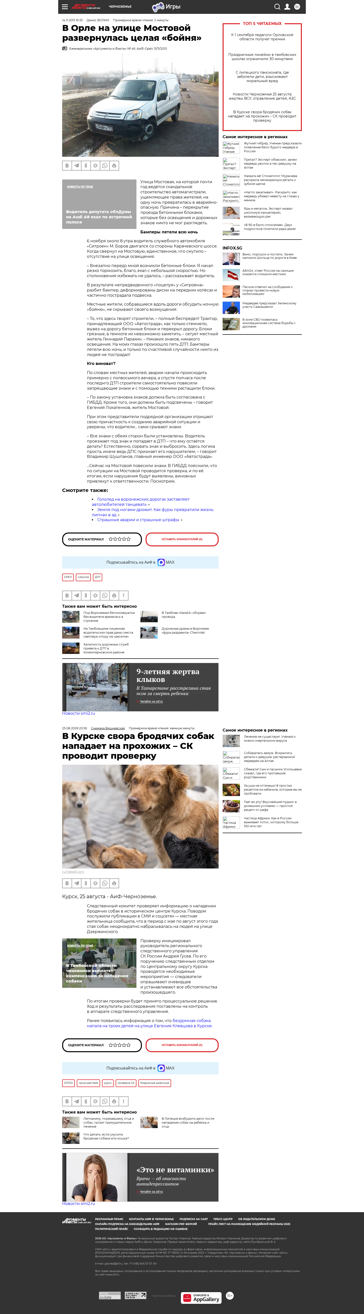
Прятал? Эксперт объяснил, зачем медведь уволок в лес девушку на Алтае (270, 163)
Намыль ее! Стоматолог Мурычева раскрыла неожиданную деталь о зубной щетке (270, 180)
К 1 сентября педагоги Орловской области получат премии (262, 37)
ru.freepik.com (73, 871)
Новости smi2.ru (78, 713)
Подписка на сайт (194, 1219)
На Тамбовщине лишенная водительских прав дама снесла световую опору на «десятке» (108, 632)
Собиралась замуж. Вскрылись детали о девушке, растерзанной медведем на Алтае (269, 757)
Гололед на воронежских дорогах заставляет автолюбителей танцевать (141, 502)
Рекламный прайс (109, 1219)
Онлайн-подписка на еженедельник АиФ (127, 1224)
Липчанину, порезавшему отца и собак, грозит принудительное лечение (108, 1122)
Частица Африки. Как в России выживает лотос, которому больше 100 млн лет (271, 822)
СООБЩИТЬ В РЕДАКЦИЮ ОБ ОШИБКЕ (161, 1229)
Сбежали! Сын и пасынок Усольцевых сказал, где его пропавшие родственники (273, 773)
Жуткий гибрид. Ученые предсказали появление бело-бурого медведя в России (273, 147)
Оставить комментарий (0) (182, 539)
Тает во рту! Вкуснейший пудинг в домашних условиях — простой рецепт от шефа (270, 806)
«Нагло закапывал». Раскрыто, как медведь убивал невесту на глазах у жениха (271, 196)
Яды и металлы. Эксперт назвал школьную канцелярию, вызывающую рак (268, 212)
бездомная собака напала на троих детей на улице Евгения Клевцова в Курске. (149, 1023)
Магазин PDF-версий (181, 1224)
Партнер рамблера (163, 1295)
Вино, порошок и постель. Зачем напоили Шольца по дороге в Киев (269, 256)
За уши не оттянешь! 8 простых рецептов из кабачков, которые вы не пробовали (273, 789)
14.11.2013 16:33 (72, 20)
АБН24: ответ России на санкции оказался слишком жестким (268, 272)
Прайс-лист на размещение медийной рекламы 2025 (249, 1224)
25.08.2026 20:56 (74, 728)
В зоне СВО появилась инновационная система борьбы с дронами (269, 323)
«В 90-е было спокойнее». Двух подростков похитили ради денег (270, 227)
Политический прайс (111, 1229)
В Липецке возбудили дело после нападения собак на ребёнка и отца (188, 1122)
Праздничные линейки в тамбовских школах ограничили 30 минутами (262, 57)
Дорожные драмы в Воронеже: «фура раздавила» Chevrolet (185, 630)
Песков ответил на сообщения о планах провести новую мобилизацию (267, 290)
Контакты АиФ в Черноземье (151, 1219)
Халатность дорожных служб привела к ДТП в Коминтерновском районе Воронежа (95, 650)
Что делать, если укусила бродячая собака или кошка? (106, 1136)
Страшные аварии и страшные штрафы (138, 519)
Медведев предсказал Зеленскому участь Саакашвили (269, 305)
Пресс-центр (223, 1219)
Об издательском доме (256, 1219)
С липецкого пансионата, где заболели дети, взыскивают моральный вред (262, 76)
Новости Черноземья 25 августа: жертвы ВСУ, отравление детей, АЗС (262, 96)
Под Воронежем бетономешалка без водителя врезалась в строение (109, 617)
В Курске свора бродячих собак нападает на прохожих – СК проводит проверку (262, 116)
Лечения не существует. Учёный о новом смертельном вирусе (270, 738)
